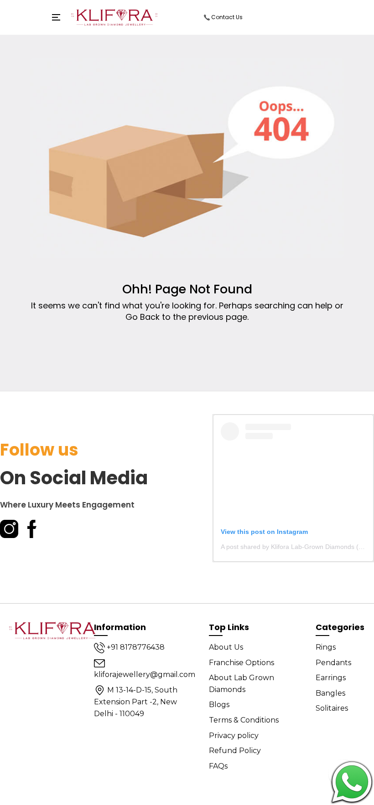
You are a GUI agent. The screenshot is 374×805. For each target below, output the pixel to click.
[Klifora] (54, 630)
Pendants (333, 662)
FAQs (218, 766)
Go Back (142, 317)
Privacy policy (234, 735)
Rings (326, 647)
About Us (226, 647)
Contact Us (226, 17)
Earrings (331, 677)
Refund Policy (235, 750)
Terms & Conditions (244, 720)
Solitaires (332, 708)
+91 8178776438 (135, 647)
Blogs (219, 704)
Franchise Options (241, 662)
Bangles (330, 693)
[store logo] (114, 17)
